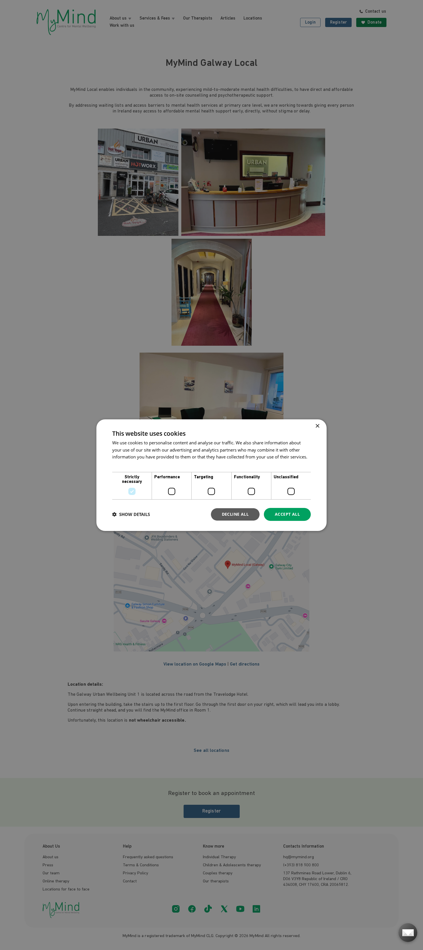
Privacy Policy (126, 464)
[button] (131, 514)
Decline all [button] (235, 514)
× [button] (317, 426)
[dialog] (211, 475)
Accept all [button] (287, 514)
